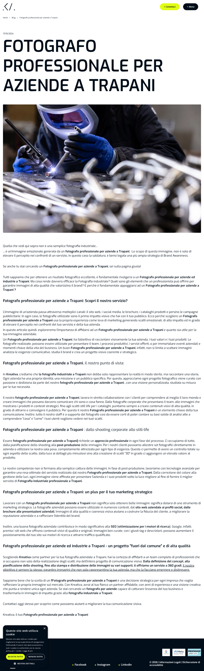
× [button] (44, 628)
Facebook (80, 665)
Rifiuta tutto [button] (36, 656)
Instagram (103, 665)
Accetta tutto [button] (15, 656)
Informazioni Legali (170, 662)
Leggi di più (28, 651)
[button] (190, 6)
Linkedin (126, 665)
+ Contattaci (170, 6)
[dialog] (25, 646)
